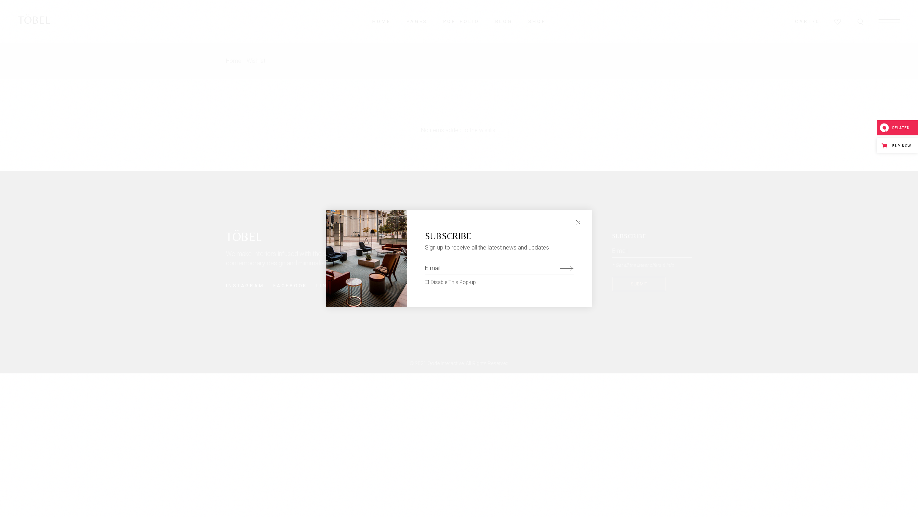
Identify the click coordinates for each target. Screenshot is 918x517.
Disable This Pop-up (453, 282)
